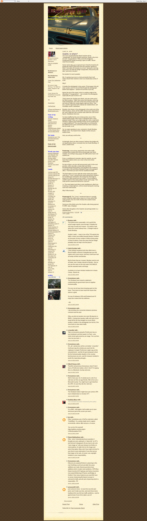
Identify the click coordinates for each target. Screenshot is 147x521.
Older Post (96, 504)
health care (51, 212)
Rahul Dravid (51, 243)
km (69, 417)
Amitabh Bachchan (53, 178)
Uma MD (50, 159)
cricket (49, 198)
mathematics (51, 228)
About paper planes (61, 48)
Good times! (51, 103)
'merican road (51, 172)
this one (73, 65)
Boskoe (70, 220)
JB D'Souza (51, 214)
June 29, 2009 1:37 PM (73, 244)
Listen (50, 90)
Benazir (50, 185)
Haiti (49, 210)
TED (49, 260)
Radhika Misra (72, 399)
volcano (50, 272)
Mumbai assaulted (53, 231)
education (50, 201)
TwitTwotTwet (51, 106)
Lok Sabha (51, 222)
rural (49, 248)
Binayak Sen (51, 188)
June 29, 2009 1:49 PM (73, 274)
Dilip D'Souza (54, 58)
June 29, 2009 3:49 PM (73, 340)
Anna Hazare (51, 180)
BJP (49, 190)
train (49, 267)
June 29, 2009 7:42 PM (73, 386)
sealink (50, 252)
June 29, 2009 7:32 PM (73, 372)
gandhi (50, 207)
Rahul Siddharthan (74, 437)
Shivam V (54, 156)
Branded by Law (52, 137)
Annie (49, 156)
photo (49, 238)
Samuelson (51, 249)
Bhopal (50, 186)
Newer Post (66, 504)
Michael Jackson (52, 230)
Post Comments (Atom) (78, 508)
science (50, 251)
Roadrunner (51, 140)
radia (49, 241)
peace (49, 236)
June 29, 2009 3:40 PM (73, 326)
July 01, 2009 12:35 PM (73, 497)
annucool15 (72, 487)
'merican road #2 (52, 173)
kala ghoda (51, 215)
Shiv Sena (50, 256)
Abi (57, 155)
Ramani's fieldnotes (53, 153)
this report (82, 86)
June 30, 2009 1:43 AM (73, 433)
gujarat (50, 209)
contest (50, 194)
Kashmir (50, 219)
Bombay (50, 158)
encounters (51, 206)
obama (50, 233)
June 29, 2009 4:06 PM (73, 360)
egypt (49, 202)
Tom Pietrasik (51, 155)
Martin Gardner (52, 227)
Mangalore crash (52, 223)
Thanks (74, 206)
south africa (51, 257)
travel (49, 269)
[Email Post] (81, 212)
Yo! (49, 99)
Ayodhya (50, 181)
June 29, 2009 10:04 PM (73, 413)
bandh (49, 183)
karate (49, 217)
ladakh (50, 220)
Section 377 (51, 254)
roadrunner (51, 246)
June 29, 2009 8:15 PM (73, 403)
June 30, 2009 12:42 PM (73, 457)
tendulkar (50, 262)
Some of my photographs (52, 145)
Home (51, 48)
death (49, 199)
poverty (50, 240)
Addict (54, 158)
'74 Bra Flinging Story (54, 130)
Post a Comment (68, 501)
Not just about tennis (53, 131)
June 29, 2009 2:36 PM (73, 304)
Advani (50, 177)
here (69, 206)
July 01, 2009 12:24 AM (73, 483)
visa (49, 270)
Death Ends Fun (67, 10)
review (49, 244)
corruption (50, 196)
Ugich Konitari (72, 248)
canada (50, 193)
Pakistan (50, 235)
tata (49, 259)
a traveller (71, 330)
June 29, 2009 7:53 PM (73, 396)
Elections (50, 204)
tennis (49, 264)
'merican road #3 (52, 175)
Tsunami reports (52, 122)
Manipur (50, 225)
